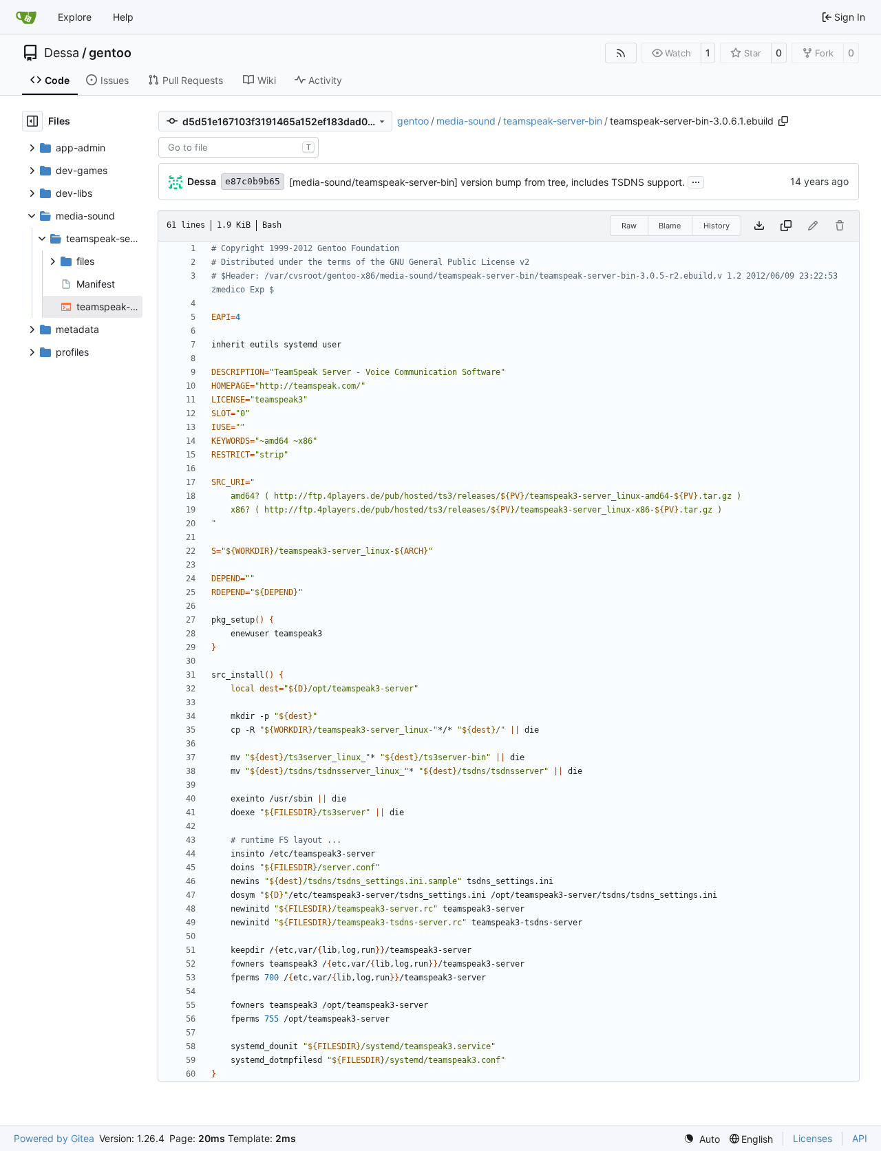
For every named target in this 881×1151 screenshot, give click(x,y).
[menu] (701, 1139)
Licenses (812, 1138)
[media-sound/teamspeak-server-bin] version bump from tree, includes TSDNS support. (487, 182)
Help (123, 17)
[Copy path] (783, 121)
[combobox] (238, 147)
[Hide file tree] (32, 121)
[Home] (26, 17)
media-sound (466, 121)
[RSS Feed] (621, 53)
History (716, 225)
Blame (670, 225)
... (696, 180)
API (859, 1138)
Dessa (61, 53)
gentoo (110, 53)
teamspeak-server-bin (552, 121)
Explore (75, 17)
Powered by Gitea (54, 1138)
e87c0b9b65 (252, 181)
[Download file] (759, 226)
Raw (629, 225)
